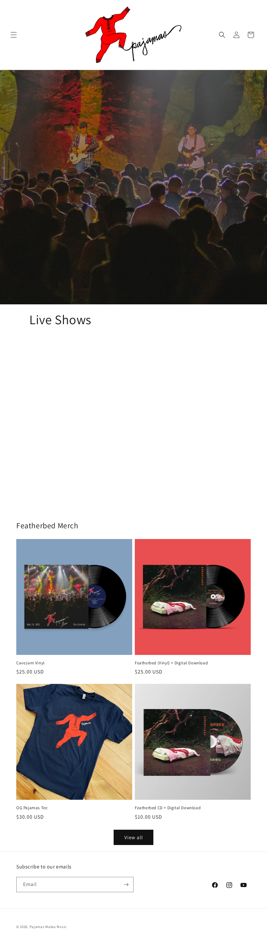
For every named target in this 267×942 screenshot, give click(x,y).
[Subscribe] (126, 884)
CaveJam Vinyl (30, 663)
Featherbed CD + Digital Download (168, 807)
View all (133, 837)
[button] (14, 35)
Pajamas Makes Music (48, 926)
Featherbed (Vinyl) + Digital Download (171, 663)
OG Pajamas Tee (31, 807)
